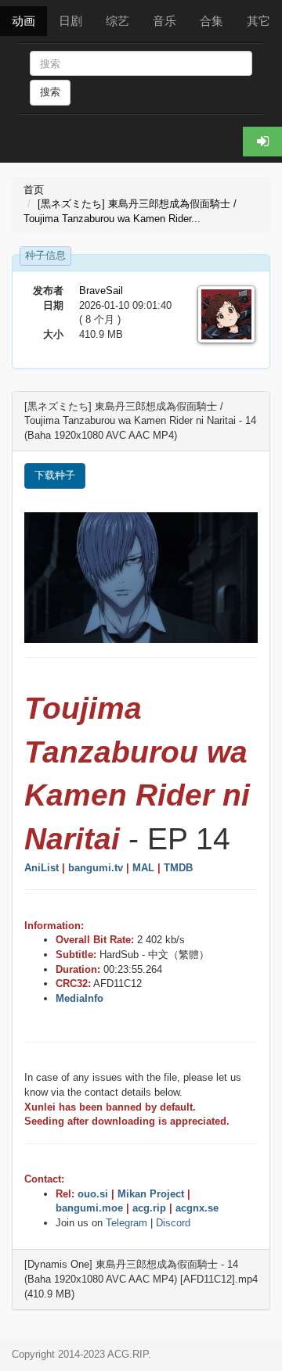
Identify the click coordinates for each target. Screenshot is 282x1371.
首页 (34, 190)
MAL (143, 868)
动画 (23, 20)
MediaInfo (79, 998)
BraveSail (101, 290)
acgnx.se (197, 1208)
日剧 (70, 20)
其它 (258, 20)
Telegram (126, 1223)
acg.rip (149, 1208)
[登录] (262, 141)
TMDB (178, 868)
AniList (41, 868)
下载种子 (54, 475)
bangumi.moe (89, 1208)
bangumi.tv (95, 868)
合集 (211, 20)
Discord (173, 1223)
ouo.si (93, 1194)
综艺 (117, 20)
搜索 (50, 92)
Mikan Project (151, 1194)
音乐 (164, 20)
